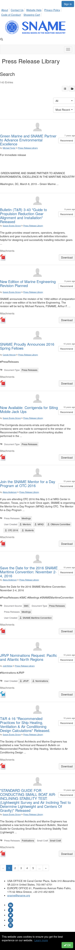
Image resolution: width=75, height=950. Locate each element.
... (39, 868)
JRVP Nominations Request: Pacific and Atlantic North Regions (28, 657)
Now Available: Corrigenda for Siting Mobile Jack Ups (29, 409)
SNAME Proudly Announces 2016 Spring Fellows (27, 346)
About (4, 10)
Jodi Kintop (7, 665)
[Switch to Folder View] (72, 88)
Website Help (34, 10)
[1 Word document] (3, 694)
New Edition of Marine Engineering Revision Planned (28, 283)
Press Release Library (28, 147)
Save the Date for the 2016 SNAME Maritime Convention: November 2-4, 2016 (29, 571)
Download (67, 257)
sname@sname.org (18, 895)
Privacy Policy (52, 10)
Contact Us (17, 10)
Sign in (68, 4)
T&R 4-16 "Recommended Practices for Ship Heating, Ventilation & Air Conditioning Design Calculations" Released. (25, 724)
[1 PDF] (3, 257)
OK (68, 945)
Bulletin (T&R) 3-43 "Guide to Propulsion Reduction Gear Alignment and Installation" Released (23, 215)
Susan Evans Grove (12, 225)
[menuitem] (5, 9)
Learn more (41, 940)
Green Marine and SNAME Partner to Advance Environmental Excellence (28, 140)
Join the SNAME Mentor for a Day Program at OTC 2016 (27, 483)
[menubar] (37, 12)
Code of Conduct (11, 15)
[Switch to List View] (65, 88)
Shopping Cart (31, 15)
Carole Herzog (9, 354)
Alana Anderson (10, 492)
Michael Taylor (9, 147)
